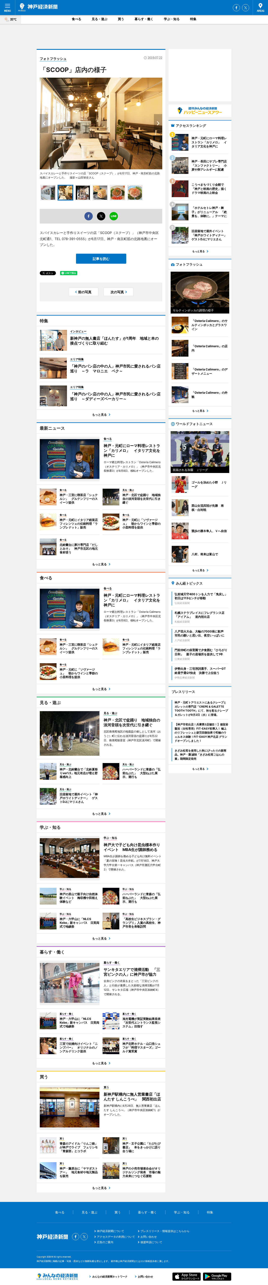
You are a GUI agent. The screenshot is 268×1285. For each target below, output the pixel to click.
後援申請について (151, 1242)
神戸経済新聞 (37, 7)
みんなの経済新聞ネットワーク (57, 1276)
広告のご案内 (105, 1242)
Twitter (245, 7)
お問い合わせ (148, 1236)
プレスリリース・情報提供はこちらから (164, 1231)
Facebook (236, 7)
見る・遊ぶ (99, 19)
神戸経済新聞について (110, 1231)
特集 (193, 19)
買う (121, 19)
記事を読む (101, 259)
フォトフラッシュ (53, 59)
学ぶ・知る (172, 19)
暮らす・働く (144, 19)
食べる (76, 19)
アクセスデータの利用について (116, 1236)
